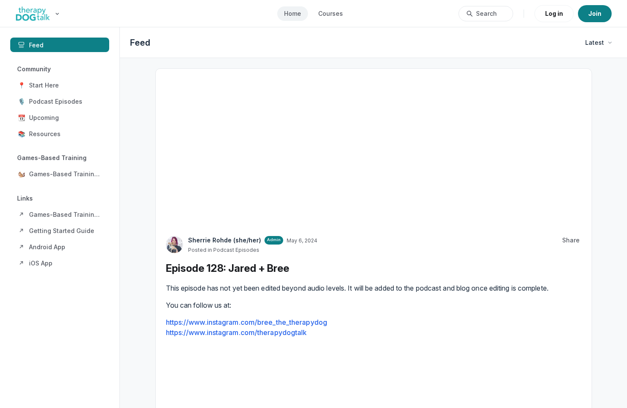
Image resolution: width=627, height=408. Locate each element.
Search (486, 13)
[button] (59, 85)
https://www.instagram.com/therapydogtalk (236, 290)
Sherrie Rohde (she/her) (224, 187)
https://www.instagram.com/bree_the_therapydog (247, 279)
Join (594, 13)
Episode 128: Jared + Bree (227, 215)
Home (292, 13)
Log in (554, 13)
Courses (330, 13)
